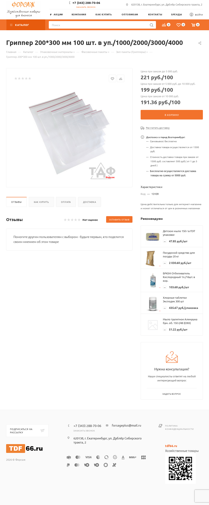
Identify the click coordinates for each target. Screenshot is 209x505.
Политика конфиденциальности (179, 427)
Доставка (89, 201)
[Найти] (151, 25)
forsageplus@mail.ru (126, 425)
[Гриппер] (69, 133)
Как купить (41, 201)
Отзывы (16, 201)
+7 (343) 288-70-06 (86, 3)
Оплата (66, 201)
